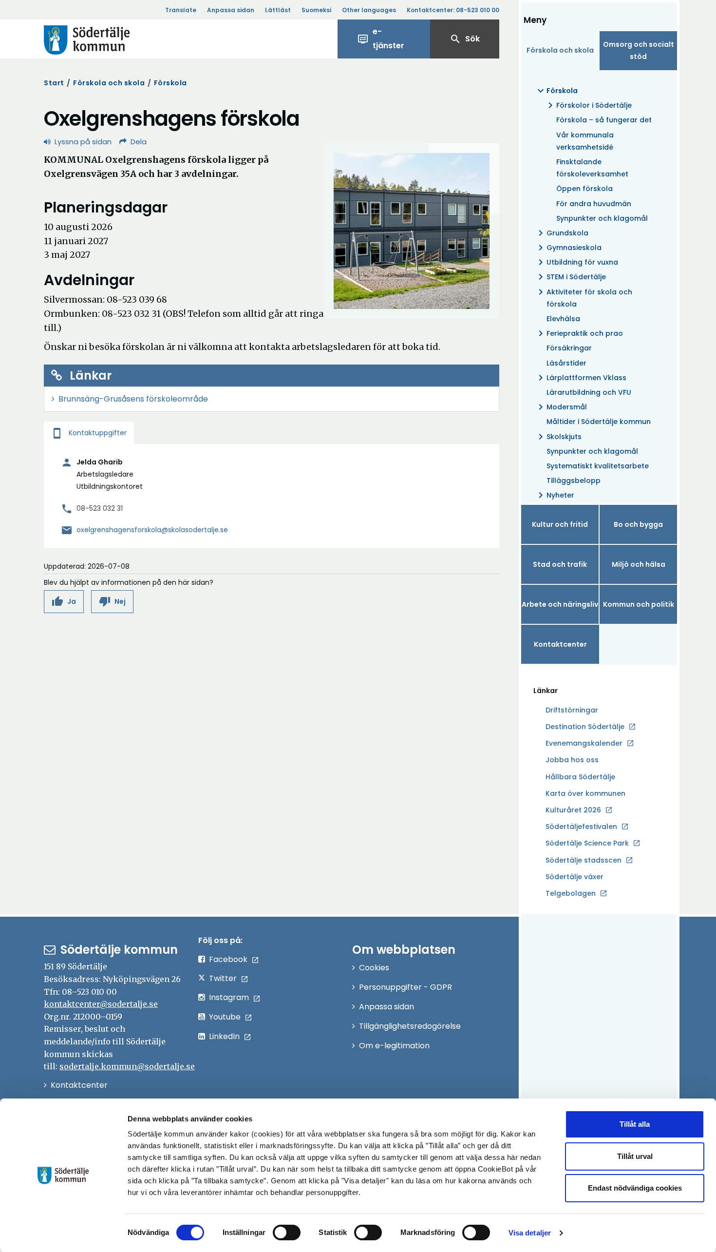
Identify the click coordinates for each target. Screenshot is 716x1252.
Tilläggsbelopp (573, 480)
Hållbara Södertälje (580, 777)
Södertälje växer (574, 877)
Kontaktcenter (560, 644)
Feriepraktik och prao (579, 333)
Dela (139, 141)
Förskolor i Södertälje (588, 105)
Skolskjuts (558, 437)
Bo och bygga (638, 524)
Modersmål (561, 407)
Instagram (229, 997)
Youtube (225, 1016)
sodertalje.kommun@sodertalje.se (127, 1066)
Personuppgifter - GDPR (405, 987)
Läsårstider (566, 363)
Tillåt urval (635, 1156)
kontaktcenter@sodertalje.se (101, 1004)
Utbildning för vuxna (576, 262)
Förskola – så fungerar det (604, 120)
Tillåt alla (635, 1124)
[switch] (287, 1232)
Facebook (228, 959)
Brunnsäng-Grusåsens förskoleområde (133, 398)
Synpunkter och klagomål (602, 218)
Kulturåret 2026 (573, 810)
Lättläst (278, 10)
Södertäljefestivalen (581, 826)
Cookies (374, 967)
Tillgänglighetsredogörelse (410, 1026)
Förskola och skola (109, 83)
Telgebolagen (571, 894)
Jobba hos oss (572, 760)
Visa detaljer (530, 1233)
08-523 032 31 (99, 508)
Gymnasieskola (568, 247)
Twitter (223, 978)
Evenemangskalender (584, 743)
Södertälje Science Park (587, 843)
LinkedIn (224, 1036)
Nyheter (554, 495)
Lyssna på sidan (83, 141)
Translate (180, 10)
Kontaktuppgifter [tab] (89, 433)
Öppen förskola (584, 188)
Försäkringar (569, 348)
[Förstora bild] (412, 231)
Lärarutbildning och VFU (588, 392)
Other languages (369, 10)
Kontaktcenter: (453, 10)
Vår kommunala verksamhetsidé (585, 141)
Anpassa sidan (230, 10)
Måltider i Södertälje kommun (598, 421)
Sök (465, 39)
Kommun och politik (638, 604)
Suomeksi (316, 10)
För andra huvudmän (593, 204)
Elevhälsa (563, 319)
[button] (64, 601)
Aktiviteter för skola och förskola (583, 297)
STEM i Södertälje (570, 277)
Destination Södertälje (585, 727)
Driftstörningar (572, 710)
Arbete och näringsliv (560, 604)
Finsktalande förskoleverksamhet (592, 168)
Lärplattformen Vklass (580, 378)
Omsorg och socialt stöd (638, 50)
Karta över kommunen (585, 793)
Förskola (170, 83)
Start (54, 83)
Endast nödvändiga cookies (635, 1188)
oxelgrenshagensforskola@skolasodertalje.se (152, 530)
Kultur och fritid (560, 524)
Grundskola (561, 233)
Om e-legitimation (394, 1045)
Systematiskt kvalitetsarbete (597, 466)
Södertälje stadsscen (584, 860)
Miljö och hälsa (638, 564)
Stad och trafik (560, 564)
